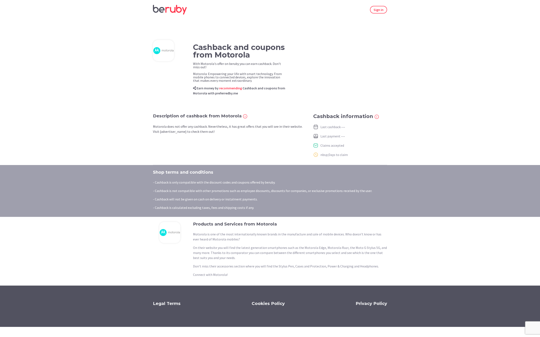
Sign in (378, 10)
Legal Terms (167, 303)
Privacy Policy (371, 303)
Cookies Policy (268, 303)
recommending (230, 88)
